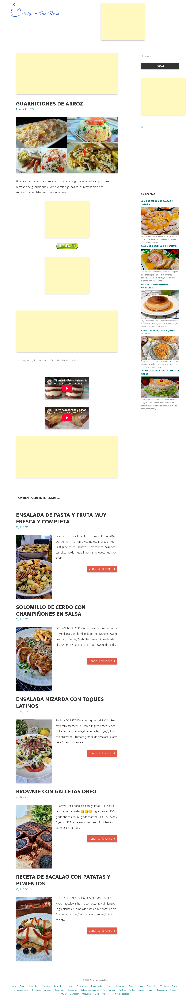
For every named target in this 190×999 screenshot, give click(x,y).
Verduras (164, 986)
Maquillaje (86, 994)
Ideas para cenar (40, 361)
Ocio (97, 994)
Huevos (70, 986)
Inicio (14, 986)
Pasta (141, 986)
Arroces (21, 361)
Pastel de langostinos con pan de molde (160, 372)
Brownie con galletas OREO (56, 791)
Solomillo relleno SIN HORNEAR (159, 246)
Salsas (141, 990)
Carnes (175, 986)
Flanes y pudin (109, 990)
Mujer (63, 994)
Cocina (29, 361)
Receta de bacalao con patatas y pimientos (63, 880)
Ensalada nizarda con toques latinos (60, 702)
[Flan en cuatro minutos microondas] (160, 305)
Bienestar (74, 994)
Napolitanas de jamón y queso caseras (158, 332)
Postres (122, 990)
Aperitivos (46, 986)
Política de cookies (120, 994)
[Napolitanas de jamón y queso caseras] (160, 348)
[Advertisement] (123, 21)
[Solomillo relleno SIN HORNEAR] (160, 259)
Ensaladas (120, 986)
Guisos (132, 986)
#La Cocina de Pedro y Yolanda (65, 361)
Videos (105, 994)
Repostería (60, 990)
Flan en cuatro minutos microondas (154, 286)
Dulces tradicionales (90, 990)
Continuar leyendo (100, 568)
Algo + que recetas (98, 980)
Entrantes (33, 986)
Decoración (162, 990)
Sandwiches (82, 986)
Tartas (132, 990)
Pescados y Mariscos (41, 990)
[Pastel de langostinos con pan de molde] (160, 387)
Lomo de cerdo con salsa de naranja (157, 202)
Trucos (173, 990)
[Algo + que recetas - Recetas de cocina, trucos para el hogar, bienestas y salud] (35, 10)
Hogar (150, 990)
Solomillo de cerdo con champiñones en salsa (51, 610)
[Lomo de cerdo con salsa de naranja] (160, 221)
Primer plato (96, 986)
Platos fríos (152, 986)
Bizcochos (72, 990)
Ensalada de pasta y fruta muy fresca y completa (61, 518)
